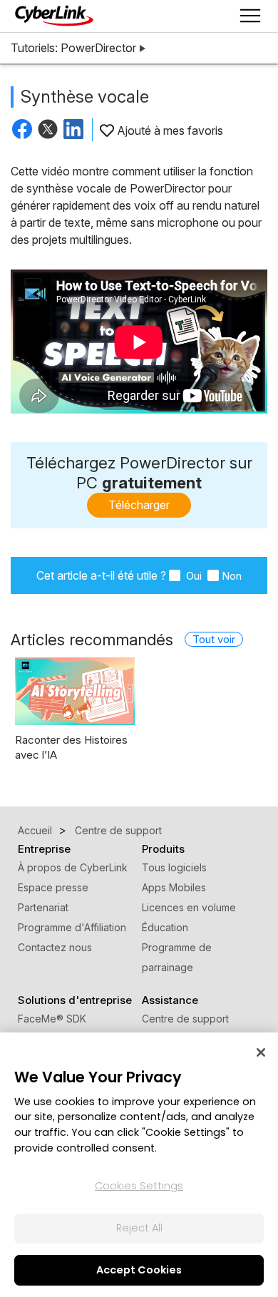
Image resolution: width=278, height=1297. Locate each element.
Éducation (165, 927)
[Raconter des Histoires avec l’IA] (75, 691)
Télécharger (139, 505)
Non (232, 576)
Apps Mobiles (174, 887)
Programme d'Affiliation (72, 927)
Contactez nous (55, 947)
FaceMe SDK (52, 1019)
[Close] (261, 1052)
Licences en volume (189, 907)
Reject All (139, 1228)
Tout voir (213, 639)
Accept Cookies (139, 1270)
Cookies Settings (139, 1186)
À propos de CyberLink (73, 867)
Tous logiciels (174, 867)
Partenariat (43, 907)
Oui (192, 576)
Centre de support (185, 1019)
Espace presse (53, 887)
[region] (139, 1164)
